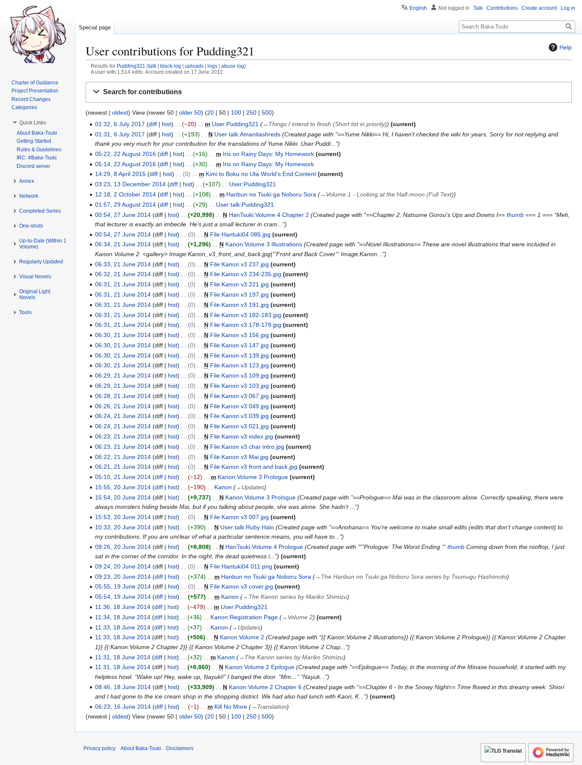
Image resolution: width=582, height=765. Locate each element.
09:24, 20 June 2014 (123, 566)
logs (212, 66)
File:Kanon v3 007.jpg (239, 517)
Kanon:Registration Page (244, 617)
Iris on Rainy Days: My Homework (268, 153)
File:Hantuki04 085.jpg (240, 234)
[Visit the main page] (37, 34)
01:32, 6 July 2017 (120, 124)
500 (267, 112)
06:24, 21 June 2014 (123, 416)
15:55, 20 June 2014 (123, 487)
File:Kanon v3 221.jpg (239, 284)
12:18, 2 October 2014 (125, 194)
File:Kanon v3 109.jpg (239, 375)
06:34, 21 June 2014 (123, 244)
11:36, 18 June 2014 (122, 606)
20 (210, 112)
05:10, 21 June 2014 (123, 476)
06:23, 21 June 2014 (123, 436)
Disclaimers (179, 748)
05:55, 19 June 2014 (123, 586)
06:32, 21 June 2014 (123, 274)
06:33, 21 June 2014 (123, 264)
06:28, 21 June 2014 (123, 396)
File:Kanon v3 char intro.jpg (247, 446)
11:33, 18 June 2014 (122, 627)
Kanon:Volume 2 (242, 637)
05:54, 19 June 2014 (123, 596)
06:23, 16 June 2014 (123, 706)
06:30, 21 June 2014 (123, 335)
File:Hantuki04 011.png (241, 566)
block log (170, 66)
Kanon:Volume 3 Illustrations (263, 244)
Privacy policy (99, 748)
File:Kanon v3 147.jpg (239, 345)
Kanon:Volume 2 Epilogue (259, 667)
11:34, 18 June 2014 (122, 617)
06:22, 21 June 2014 (123, 456)
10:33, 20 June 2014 (123, 527)
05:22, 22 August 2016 (125, 153)
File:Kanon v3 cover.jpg (241, 586)
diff (153, 124)
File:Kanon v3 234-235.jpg (245, 274)
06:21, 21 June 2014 (123, 466)
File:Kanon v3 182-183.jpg (245, 315)
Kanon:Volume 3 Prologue (253, 476)
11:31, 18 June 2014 (122, 657)
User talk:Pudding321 (245, 204)
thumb (515, 214)
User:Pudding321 (235, 124)
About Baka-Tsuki (141, 748)
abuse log (232, 66)
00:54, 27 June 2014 (123, 214)
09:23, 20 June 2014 (123, 576)
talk (152, 66)
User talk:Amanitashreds (247, 134)
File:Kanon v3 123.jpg (239, 365)
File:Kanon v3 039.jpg (239, 416)
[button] (329, 92)
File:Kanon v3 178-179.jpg (245, 324)
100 (236, 112)
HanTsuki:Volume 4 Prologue (264, 546)
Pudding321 (131, 66)
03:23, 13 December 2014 (130, 184)
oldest (120, 112)
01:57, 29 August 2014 (125, 204)
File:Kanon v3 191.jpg (239, 304)
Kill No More (230, 706)
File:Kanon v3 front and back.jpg (253, 466)
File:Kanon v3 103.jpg (239, 385)
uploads (194, 66)
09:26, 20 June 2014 (123, 546)
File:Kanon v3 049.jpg (239, 406)
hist (166, 124)
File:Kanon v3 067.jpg (239, 396)
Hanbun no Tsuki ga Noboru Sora (271, 194)
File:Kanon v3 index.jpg (241, 436)
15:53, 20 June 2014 (123, 517)
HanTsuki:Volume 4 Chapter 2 (269, 214)
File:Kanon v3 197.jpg (239, 294)
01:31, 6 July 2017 (120, 134)
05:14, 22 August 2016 (125, 164)
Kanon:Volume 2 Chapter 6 (265, 687)
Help (565, 47)
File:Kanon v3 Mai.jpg (239, 456)
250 (251, 112)
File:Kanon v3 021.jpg (239, 426)
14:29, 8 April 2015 (120, 173)
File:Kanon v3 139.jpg (239, 355)
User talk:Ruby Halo (247, 527)
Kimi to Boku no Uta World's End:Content (261, 173)
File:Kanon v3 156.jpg (239, 335)
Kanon (223, 487)
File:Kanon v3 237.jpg (239, 264)
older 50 (190, 112)
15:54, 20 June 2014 (123, 497)
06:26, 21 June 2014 (123, 406)
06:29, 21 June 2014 (123, 375)
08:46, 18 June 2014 (123, 687)
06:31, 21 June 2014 (123, 284)
